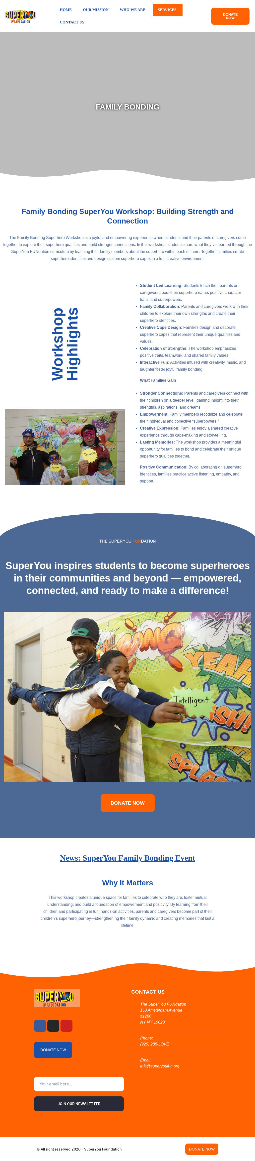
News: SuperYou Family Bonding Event (127, 857)
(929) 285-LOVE (154, 1044)
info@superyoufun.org (159, 1066)
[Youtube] (66, 1026)
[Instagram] (53, 1026)
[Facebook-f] (40, 1026)
